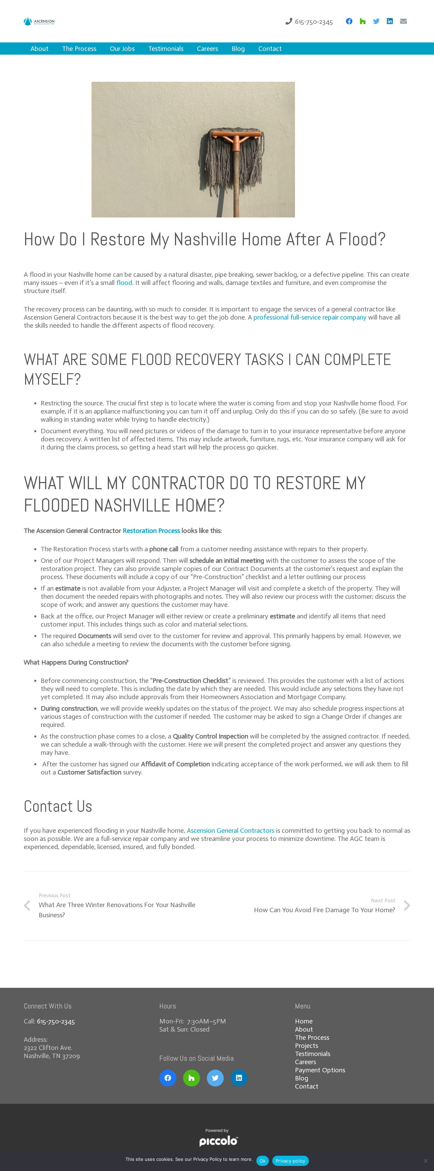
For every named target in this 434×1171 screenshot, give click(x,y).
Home (304, 1021)
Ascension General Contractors (230, 830)
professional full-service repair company (310, 317)
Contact (306, 1086)
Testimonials (312, 1054)
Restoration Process (151, 530)
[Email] (403, 21)
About (304, 1029)
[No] (425, 1160)
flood (124, 283)
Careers (305, 1062)
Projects (306, 1045)
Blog (301, 1078)
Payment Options (320, 1070)
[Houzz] (363, 21)
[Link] (42, 21)
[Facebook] (349, 21)
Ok (263, 1161)
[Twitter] (376, 21)
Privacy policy (290, 1161)
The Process (312, 1037)
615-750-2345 (56, 1021)
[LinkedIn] (390, 21)
